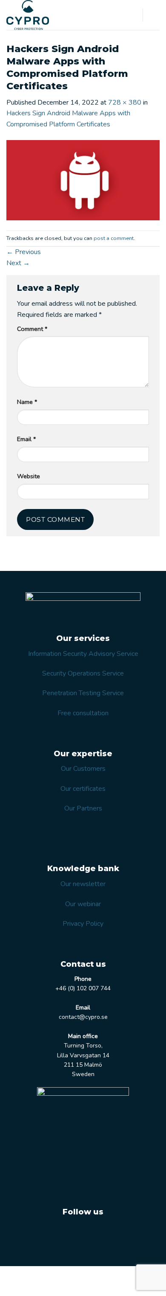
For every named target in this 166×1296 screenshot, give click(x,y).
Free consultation (83, 713)
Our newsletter (83, 884)
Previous (23, 252)
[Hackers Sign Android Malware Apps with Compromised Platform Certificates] (83, 179)
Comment (32, 329)
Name (27, 402)
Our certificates (83, 788)
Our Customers (83, 768)
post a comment (114, 238)
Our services (37, 1275)
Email (26, 439)
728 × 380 (124, 102)
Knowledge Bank (57, 1281)
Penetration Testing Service (83, 693)
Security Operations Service (83, 673)
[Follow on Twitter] (72, 1233)
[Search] (133, 14)
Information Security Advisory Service (83, 653)
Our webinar (83, 904)
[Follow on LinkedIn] (93, 1233)
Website (28, 476)
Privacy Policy (83, 923)
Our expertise (78, 1275)
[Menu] (154, 14)
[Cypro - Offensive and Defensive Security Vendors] (38, 15)
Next (18, 263)
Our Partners (83, 808)
